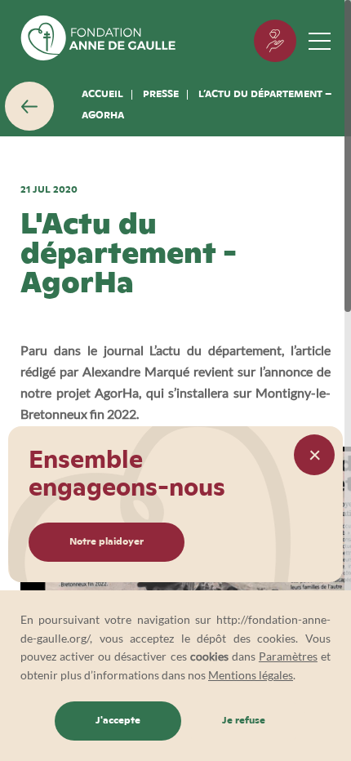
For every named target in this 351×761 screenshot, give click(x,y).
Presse (161, 95)
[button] (314, 454)
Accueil (102, 95)
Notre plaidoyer (106, 542)
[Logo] (98, 41)
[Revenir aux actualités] (29, 106)
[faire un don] (275, 41)
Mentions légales (250, 675)
